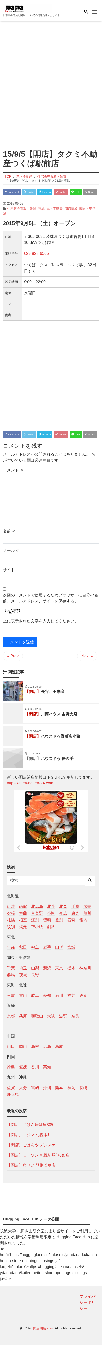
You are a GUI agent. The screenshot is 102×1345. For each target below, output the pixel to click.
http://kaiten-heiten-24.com (30, 783)
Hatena (46, 192)
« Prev (13, 656)
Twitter (30, 192)
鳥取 (59, 1046)
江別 (35, 920)
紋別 (11, 927)
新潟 (47, 968)
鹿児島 (13, 1095)
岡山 (23, 1046)
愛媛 (23, 1067)
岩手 (47, 947)
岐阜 (35, 995)
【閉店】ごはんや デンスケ (31, 1145)
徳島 (11, 1067)
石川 (59, 995)
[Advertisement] (51, 84)
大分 (23, 1088)
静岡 (83, 995)
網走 (23, 927)
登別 (59, 920)
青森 (11, 947)
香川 (35, 1067)
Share (91, 192)
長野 (35, 975)
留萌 (47, 920)
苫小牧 (37, 927)
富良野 (37, 913)
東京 (59, 968)
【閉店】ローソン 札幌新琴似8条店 (38, 1155)
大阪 (51, 1016)
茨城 (41, 209)
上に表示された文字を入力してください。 (40, 621)
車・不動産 (55, 209)
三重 (11, 995)
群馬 (11, 975)
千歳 (75, 906)
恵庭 (75, 913)
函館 (23, 906)
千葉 (11, 968)
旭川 (87, 913)
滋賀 (63, 1016)
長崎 (83, 1088)
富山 (23, 995)
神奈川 (85, 968)
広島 (47, 1046)
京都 (11, 1016)
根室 (23, 920)
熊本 (59, 1088)
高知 (47, 1067)
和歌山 (37, 1016)
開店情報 (71, 209)
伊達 (11, 906)
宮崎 (35, 1088)
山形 (59, 947)
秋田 (23, 947)
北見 (63, 906)
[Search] (90, 881)
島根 (35, 1046)
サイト (9, 570)
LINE (77, 192)
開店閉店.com (43, 1328)
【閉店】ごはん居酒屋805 (30, 1125)
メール (11, 550)
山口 (11, 1046)
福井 (71, 995)
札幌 (11, 920)
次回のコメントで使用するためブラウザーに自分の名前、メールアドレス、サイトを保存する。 (50, 598)
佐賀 (11, 1088)
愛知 (47, 995)
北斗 (51, 906)
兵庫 (23, 1016)
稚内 (83, 920)
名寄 (87, 906)
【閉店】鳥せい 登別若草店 (31, 1165)
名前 (9, 531)
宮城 (71, 947)
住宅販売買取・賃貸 (21, 209)
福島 (35, 947)
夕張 (11, 913)
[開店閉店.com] (27, 8)
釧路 (51, 927)
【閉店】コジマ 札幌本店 (29, 1135)
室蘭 (23, 913)
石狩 (71, 920)
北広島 (37, 906)
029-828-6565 (36, 253)
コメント (13, 470)
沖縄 (47, 1088)
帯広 (63, 913)
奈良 (75, 1016)
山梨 (35, 968)
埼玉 (23, 968)
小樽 (51, 913)
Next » (87, 656)
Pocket (62, 192)
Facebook (13, 192)
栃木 (71, 968)
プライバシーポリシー (87, 1302)
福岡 (71, 1088)
